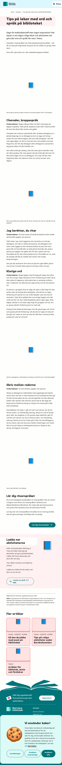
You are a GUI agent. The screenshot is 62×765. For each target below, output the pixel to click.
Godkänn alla (48, 753)
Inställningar (15, 754)
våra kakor (32, 746)
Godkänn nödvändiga (33, 753)
